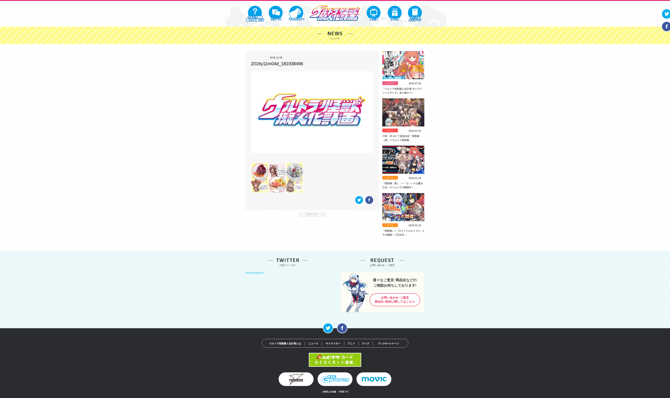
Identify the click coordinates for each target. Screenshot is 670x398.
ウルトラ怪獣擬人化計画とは (285, 343)
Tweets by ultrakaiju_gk (255, 272)
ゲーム (390, 178)
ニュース (313, 343)
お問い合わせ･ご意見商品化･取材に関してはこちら (395, 299)
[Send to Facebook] (369, 204)
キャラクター (333, 343)
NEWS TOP (312, 214)
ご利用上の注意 (329, 392)
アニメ (390, 130)
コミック (390, 83)
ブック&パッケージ (388, 343)
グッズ (365, 343)
